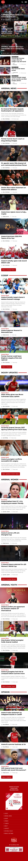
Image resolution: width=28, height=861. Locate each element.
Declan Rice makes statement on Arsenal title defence (13, 188)
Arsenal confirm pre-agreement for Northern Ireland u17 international (13, 608)
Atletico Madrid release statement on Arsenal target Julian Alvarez (7, 30)
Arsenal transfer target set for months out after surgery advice (19, 79)
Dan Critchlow (6, 19)
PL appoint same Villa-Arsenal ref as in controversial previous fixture (14, 164)
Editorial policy (8, 831)
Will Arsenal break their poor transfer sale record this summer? (13, 769)
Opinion (5, 692)
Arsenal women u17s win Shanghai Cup (10, 534)
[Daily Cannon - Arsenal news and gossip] (3, 2)
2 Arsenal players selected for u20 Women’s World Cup (13, 565)
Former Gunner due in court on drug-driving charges (12, 140)
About (6, 826)
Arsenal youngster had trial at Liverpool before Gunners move (13, 672)
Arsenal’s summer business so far (13, 744)
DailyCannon (15, 73)
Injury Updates (9, 372)
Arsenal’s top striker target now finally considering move (20, 30)
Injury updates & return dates (10, 474)
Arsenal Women (5, 45)
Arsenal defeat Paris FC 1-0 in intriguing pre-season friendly (12, 502)
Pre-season (4, 499)
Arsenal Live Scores (14, 786)
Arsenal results (14, 788)
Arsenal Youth (5, 295)
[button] (22, 2)
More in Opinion (6, 777)
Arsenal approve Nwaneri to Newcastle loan (11, 331)
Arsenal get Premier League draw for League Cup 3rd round (19, 60)
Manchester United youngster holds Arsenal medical (12, 641)
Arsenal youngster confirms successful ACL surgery (11, 460)
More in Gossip (6, 367)
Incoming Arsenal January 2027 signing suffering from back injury (14, 428)
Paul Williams (6, 724)
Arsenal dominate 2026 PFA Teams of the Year (11, 237)
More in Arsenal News (8, 270)
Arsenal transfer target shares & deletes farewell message (12, 298)
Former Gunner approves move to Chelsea (12, 16)
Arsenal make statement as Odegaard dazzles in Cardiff (11, 713)
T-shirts (6, 823)
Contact (6, 828)
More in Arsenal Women (9, 579)
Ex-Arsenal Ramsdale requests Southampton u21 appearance (12, 110)
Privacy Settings (8, 833)
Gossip (4, 275)
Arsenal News (5, 13)
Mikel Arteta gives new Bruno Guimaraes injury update (12, 395)
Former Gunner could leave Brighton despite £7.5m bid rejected (11, 358)
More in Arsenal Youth (8, 686)
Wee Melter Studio (14, 789)
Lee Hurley (5, 437)
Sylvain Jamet (6, 53)
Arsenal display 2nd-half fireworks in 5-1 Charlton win (12, 48)
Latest (6, 813)
